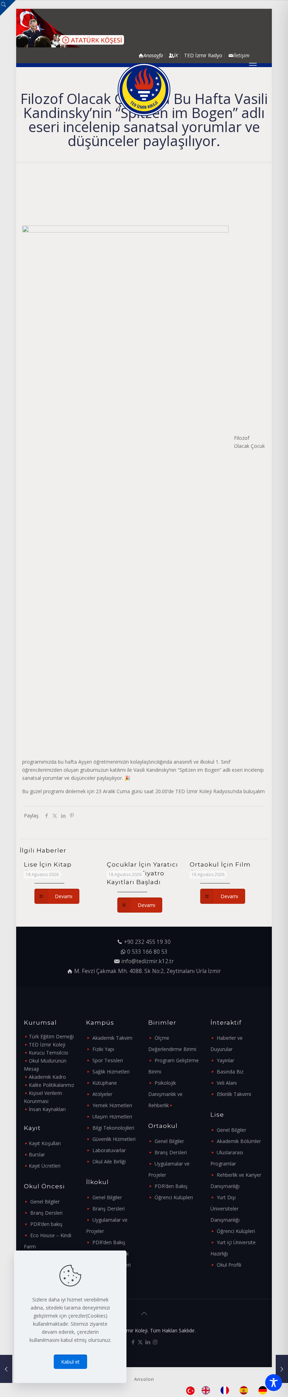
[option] (207, 1390)
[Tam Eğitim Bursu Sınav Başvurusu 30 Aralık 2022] (282, 1369)
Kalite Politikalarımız (51, 1085)
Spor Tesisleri (107, 1060)
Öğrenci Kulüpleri (174, 1197)
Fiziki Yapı (103, 1049)
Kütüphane (104, 1082)
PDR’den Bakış (108, 1242)
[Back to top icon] (144, 1313)
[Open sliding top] (8, 8)
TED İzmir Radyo (203, 55)
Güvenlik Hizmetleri (114, 1139)
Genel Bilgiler (45, 1201)
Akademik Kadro (47, 1076)
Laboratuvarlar (109, 1150)
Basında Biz (230, 1071)
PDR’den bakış (46, 1224)
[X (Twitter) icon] (140, 1341)
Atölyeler (102, 1094)
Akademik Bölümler (239, 1141)
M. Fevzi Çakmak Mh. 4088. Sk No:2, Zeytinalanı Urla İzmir (147, 971)
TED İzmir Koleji (47, 1044)
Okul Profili (229, 1264)
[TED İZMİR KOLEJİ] (144, 89)
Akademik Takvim (112, 1037)
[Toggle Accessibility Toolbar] (273, 1382)
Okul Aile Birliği (109, 1161)
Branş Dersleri (46, 1212)
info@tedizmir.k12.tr (147, 961)
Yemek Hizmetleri (112, 1105)
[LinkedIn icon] (147, 1341)
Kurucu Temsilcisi (48, 1052)
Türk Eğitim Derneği (51, 1036)
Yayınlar (225, 1060)
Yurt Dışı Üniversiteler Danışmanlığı (225, 1208)
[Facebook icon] (133, 1341)
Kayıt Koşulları (45, 1143)
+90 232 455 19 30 (147, 942)
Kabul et (70, 1361)
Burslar (37, 1154)
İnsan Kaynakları (47, 1109)
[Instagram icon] (155, 1341)
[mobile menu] (253, 65)
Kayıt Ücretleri (44, 1165)
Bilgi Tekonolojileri (113, 1127)
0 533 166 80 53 (147, 951)
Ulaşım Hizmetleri (112, 1116)
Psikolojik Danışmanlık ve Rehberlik (165, 1094)
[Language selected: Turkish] (230, 1390)
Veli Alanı (227, 1082)
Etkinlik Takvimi (234, 1094)
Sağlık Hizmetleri (111, 1071)
